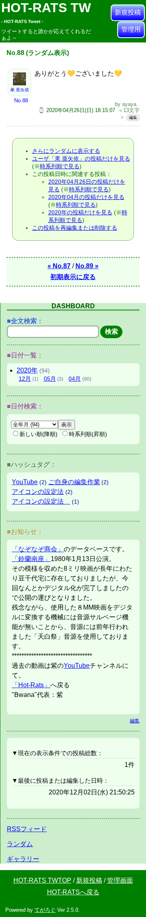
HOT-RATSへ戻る (73, 892)
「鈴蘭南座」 (31, 558)
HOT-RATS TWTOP (42, 880)
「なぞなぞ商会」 (38, 549)
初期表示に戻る (73, 276)
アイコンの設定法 (38, 491)
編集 (133, 117)
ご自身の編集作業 (74, 482)
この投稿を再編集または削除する (74, 227)
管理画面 (120, 880)
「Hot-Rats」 (31, 685)
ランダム (20, 844)
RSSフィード (27, 829)
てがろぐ (45, 910)
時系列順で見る (59, 166)
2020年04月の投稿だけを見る (86, 197)
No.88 (21, 100)
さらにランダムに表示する (66, 151)
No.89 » (87, 266)
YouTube (25, 482)
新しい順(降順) (38, 434)
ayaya (129, 104)
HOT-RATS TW (46, 12)
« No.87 (59, 266)
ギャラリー (23, 859)
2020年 (27, 370)
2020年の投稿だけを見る (80, 212)
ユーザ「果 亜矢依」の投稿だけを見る (81, 158)
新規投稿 (128, 12)
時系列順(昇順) (88, 434)
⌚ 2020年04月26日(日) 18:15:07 (76, 110)
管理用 (131, 29)
